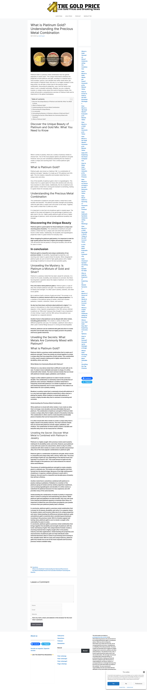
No (126, 683)
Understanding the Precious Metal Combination (46, 107)
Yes (113, 683)
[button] (144, 672)
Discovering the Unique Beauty (41, 109)
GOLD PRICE (68, 16)
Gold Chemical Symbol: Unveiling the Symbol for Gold (84, 264)
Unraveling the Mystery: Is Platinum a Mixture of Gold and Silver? (51, 113)
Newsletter (61, 643)
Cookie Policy (122, 687)
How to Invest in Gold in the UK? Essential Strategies (84, 97)
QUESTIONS (59, 16)
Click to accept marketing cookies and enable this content (52, 59)
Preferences (138, 683)
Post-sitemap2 (62, 658)
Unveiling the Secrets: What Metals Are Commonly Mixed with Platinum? (50, 116)
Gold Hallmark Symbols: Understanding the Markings (84, 218)
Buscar (59, 648)
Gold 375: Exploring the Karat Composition (84, 156)
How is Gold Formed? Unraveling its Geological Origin (84, 342)
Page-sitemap (62, 664)
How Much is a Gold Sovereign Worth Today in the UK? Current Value (84, 234)
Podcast (60, 641)
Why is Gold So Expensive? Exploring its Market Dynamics (84, 281)
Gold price (60, 635)
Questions (35, 567)
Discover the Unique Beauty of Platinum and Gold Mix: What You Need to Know (52, 102)
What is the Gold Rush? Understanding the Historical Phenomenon (50, 569)
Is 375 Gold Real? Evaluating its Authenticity (84, 250)
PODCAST (78, 16)
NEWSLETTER (87, 16)
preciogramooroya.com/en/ (100, 637)
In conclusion (36, 111)
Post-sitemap (61, 656)
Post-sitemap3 (62, 661)
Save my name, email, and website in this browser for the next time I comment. (52, 618)
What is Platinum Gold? (39, 105)
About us (34, 636)
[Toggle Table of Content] (70, 99)
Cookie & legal (130, 687)
